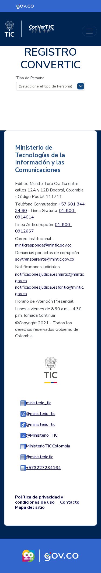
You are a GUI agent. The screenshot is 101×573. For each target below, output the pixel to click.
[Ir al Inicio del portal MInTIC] (50, 370)
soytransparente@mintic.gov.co (44, 259)
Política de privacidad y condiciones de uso (39, 499)
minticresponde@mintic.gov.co (43, 245)
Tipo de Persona (30, 77)
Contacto (69, 502)
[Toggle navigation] (89, 31)
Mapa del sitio (30, 507)
